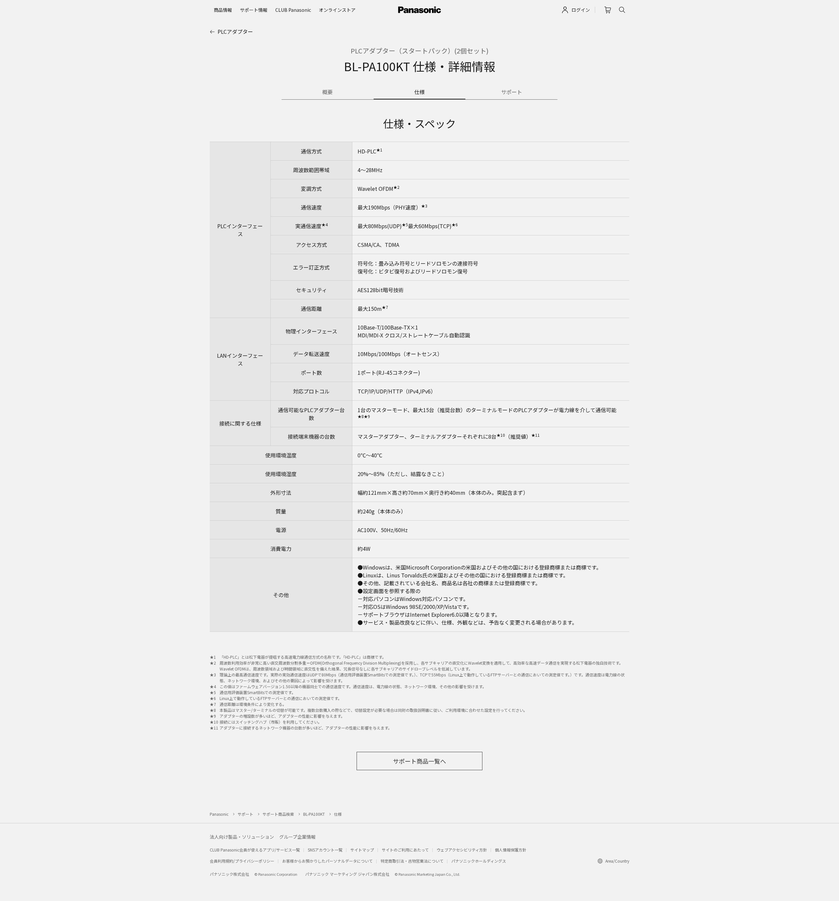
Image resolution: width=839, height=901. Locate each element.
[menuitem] (223, 10)
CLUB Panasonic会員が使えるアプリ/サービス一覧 (255, 849)
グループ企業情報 (297, 836)
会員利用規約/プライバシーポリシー (242, 861)
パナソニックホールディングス (478, 861)
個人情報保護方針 (510, 849)
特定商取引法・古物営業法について (411, 861)
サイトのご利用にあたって (405, 849)
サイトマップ (362, 849)
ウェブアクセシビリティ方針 (462, 849)
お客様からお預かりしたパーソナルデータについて (327, 861)
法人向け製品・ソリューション (242, 836)
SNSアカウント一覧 (325, 849)
